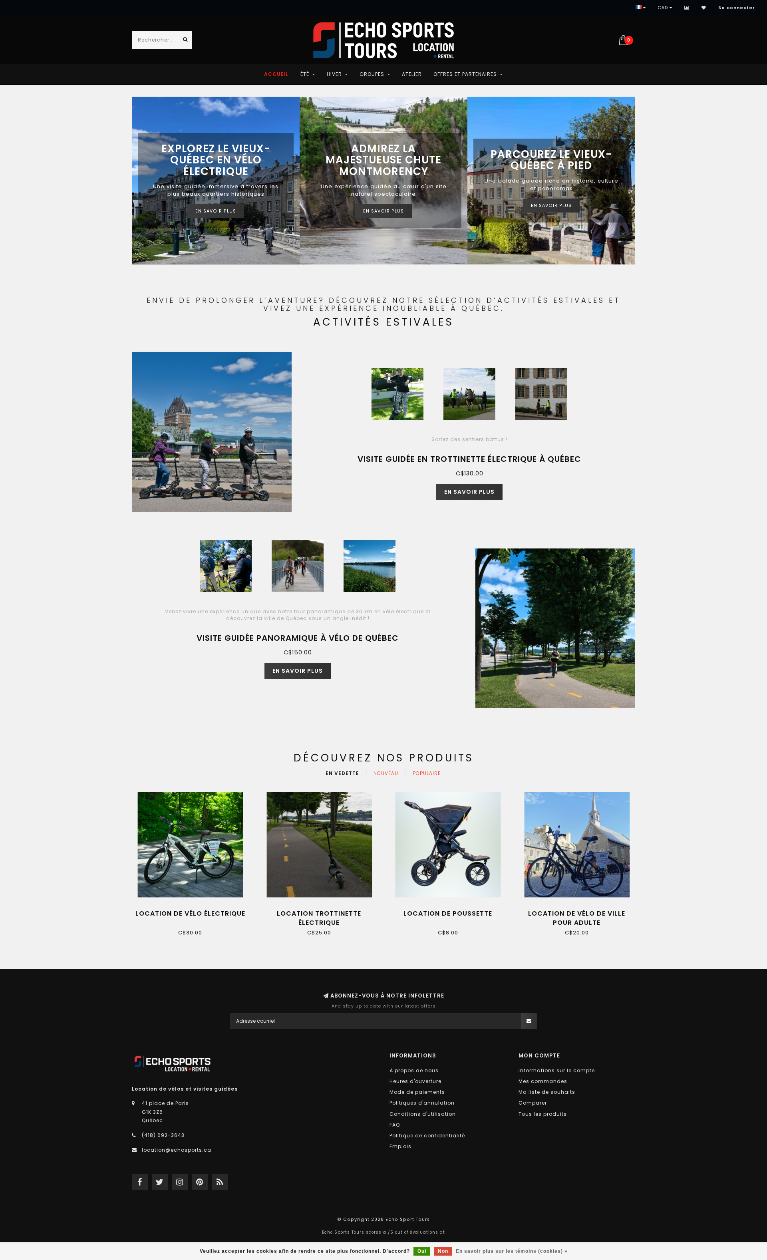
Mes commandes (543, 1081)
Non (443, 1251)
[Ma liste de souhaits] (703, 8)
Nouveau (386, 773)
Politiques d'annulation (422, 1102)
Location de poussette (447, 913)
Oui (421, 1251)
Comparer (533, 1102)
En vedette (342, 773)
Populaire (427, 773)
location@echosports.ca (176, 1150)
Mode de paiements (417, 1092)
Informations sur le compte (557, 1070)
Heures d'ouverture (415, 1081)
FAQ (394, 1124)
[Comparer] (687, 8)
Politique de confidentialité (427, 1135)
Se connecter (736, 8)
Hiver (334, 74)
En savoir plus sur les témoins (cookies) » (512, 1251)
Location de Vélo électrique (190, 913)
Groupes (372, 74)
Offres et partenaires (465, 74)
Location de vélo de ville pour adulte (576, 918)
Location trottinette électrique (319, 918)
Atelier (412, 74)
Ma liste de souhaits (547, 1092)
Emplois (400, 1146)
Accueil (276, 74)
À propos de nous (414, 1070)
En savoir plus (215, 211)
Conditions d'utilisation (422, 1114)
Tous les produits (543, 1114)
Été (304, 74)
